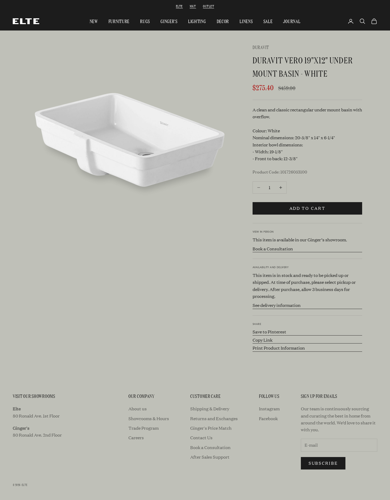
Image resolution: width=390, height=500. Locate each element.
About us (137, 409)
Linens (246, 21)
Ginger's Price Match (211, 428)
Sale (268, 21)
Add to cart (307, 208)
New (94, 21)
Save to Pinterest (269, 332)
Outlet (208, 5)
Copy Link (262, 340)
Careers (136, 437)
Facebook (268, 418)
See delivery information (277, 305)
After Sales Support (209, 457)
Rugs (145, 21)
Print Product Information (279, 348)
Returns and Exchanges (214, 418)
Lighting (197, 21)
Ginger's (169, 21)
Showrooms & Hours (148, 418)
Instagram (269, 409)
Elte (179, 5)
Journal (291, 21)
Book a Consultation (273, 249)
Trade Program (143, 428)
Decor (223, 21)
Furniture (119, 21)
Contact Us (201, 437)
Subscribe (323, 463)
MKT (193, 5)
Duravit (261, 47)
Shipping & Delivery (209, 409)
